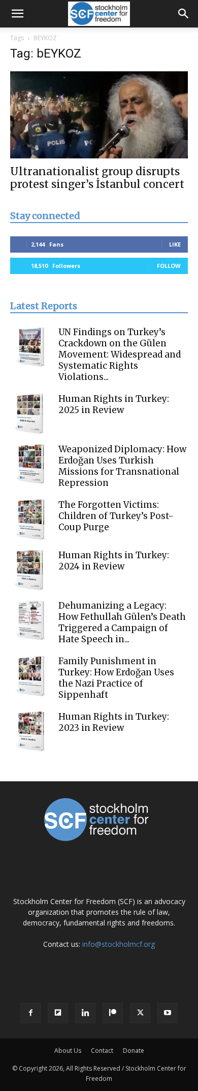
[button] (17, 14)
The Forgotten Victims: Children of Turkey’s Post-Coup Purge (116, 516)
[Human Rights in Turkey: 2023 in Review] (30, 731)
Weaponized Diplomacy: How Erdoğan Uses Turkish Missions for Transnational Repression (122, 466)
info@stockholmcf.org (118, 944)
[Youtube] (167, 1013)
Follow (169, 265)
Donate (133, 1050)
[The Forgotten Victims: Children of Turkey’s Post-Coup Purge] (30, 519)
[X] (140, 1013)
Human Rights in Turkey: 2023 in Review (113, 722)
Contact (102, 1050)
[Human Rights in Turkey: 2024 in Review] (30, 570)
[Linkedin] (85, 1013)
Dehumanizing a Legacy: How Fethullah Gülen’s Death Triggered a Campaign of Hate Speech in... (122, 622)
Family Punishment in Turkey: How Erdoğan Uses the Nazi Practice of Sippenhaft (116, 678)
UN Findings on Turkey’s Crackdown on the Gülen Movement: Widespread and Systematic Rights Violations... (119, 354)
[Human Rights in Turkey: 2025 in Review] (30, 413)
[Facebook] (30, 1013)
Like (175, 244)
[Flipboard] (58, 1013)
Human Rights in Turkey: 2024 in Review (113, 561)
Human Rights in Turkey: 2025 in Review (113, 404)
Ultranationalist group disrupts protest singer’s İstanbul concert (97, 178)
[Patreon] (113, 1013)
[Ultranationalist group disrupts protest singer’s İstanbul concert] (99, 114)
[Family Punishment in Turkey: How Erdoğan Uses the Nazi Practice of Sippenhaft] (30, 676)
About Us (67, 1050)
